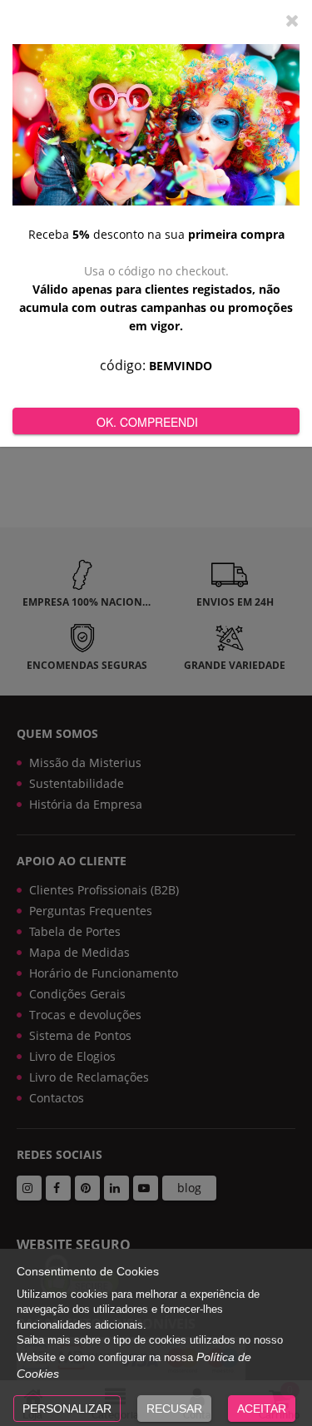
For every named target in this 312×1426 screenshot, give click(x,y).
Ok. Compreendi (147, 421)
